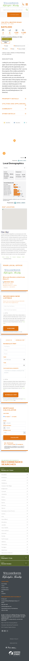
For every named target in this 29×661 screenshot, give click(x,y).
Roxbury (3, 499)
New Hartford (4, 530)
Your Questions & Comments (10, 368)
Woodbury (4, 522)
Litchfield (3, 480)
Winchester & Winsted (6, 552)
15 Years (13, 416)
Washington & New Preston (8, 511)
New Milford (4, 519)
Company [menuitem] (3, 593)
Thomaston (4, 544)
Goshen (3, 513)
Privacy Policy (14, 639)
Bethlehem (4, 477)
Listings (7, 257)
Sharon (3, 502)
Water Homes (6, 564)
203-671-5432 (4, 610)
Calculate (14, 437)
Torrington (3, 547)
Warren (3, 508)
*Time (4, 362)
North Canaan (4, 538)
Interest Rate (7, 430)
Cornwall (3, 491)
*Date (4, 357)
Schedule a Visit (20, 340)
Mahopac (19, 257)
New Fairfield (4, 527)
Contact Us (9, 340)
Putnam (14, 257)
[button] (27, 10)
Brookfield (4, 474)
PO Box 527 (4, 598)
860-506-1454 (9, 282)
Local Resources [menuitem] (5, 589)
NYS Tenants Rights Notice (8, 627)
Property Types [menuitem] (4, 587)
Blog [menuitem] (2, 591)
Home (3, 257)
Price (4, 420)
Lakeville (3, 525)
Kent (2, 516)
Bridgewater (4, 488)
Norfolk (3, 536)
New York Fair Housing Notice (9, 622)
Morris (3, 497)
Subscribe (11, 328)
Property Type (6, 558)
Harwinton (4, 494)
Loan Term (6, 413)
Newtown (3, 533)
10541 (23, 257)
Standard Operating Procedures (9, 625)
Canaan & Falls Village (6, 485)
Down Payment (7, 425)
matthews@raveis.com (6, 606)
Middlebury (4, 483)
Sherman (3, 505)
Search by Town (7, 470)
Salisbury (3, 541)
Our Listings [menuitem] (4, 583)
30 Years (7, 416)
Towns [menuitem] (2, 585)
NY (10, 257)
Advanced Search (15, 14)
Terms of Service (10, 400)
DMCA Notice (13, 643)
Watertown (4, 550)
